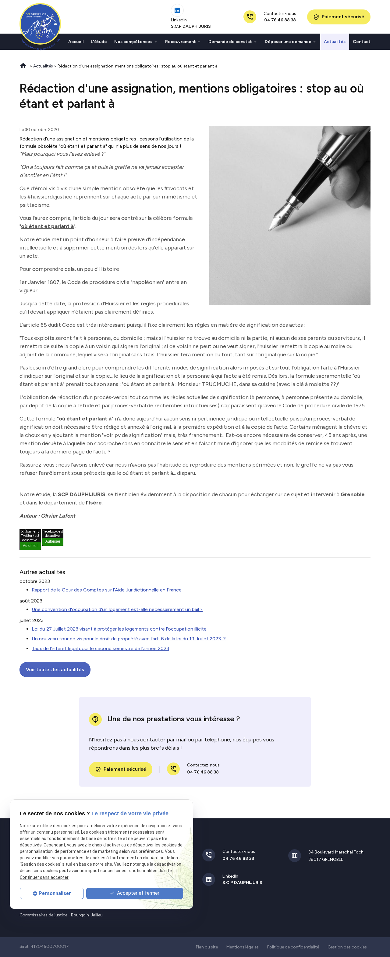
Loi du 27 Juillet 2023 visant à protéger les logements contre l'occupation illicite (119, 629)
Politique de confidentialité (293, 947)
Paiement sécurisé (338, 17)
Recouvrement (180, 41)
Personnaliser (55, 893)
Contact (361, 41)
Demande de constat (230, 41)
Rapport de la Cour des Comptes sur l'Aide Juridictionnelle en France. (107, 590)
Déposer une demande (288, 41)
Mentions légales (242, 947)
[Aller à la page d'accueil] (40, 26)
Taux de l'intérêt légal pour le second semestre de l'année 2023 (100, 648)
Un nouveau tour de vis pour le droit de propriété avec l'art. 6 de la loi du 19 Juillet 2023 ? (129, 639)
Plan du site (207, 947)
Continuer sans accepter (44, 877)
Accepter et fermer (137, 893)
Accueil (75, 41)
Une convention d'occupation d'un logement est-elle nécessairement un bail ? (117, 609)
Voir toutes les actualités (55, 669)
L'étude (99, 41)
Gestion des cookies (347, 947)
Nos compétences (133, 41)
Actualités (335, 41)
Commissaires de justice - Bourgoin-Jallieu (61, 915)
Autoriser (30, 546)
